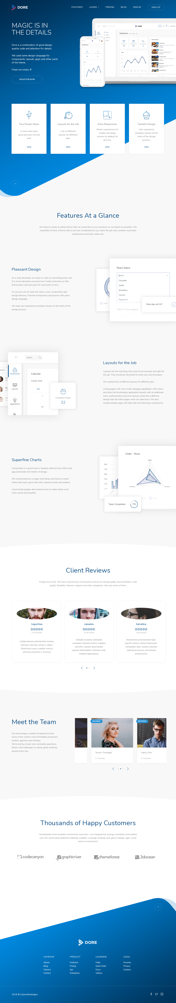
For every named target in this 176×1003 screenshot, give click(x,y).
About (46, 962)
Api (71, 969)
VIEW (29, 147)
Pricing (73, 966)
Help (98, 962)
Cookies (127, 969)
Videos (99, 973)
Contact (47, 973)
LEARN (93, 7)
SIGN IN (137, 7)
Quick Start (101, 966)
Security (127, 962)
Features (74, 962)
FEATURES (77, 7)
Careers (47, 969)
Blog (45, 966)
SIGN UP (156, 7)
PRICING (109, 7)
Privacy (126, 966)
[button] (118, 768)
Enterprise (75, 973)
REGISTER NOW (27, 79)
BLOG (124, 7)
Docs (98, 969)
